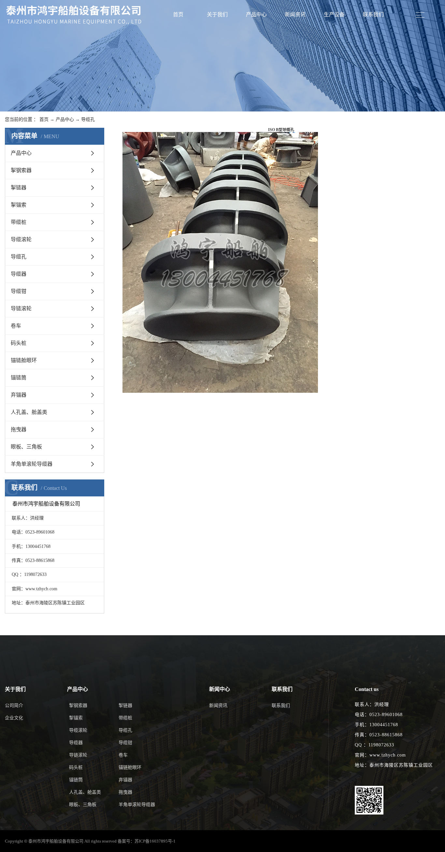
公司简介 (14, 705)
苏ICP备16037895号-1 (155, 841)
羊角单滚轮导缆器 (31, 464)
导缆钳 (18, 291)
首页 (178, 14)
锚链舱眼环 (24, 360)
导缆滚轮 (21, 239)
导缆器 (18, 274)
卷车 (16, 326)
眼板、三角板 (26, 446)
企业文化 (14, 717)
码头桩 (18, 343)
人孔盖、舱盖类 (29, 412)
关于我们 (217, 14)
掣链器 (18, 187)
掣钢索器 (21, 170)
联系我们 (373, 14)
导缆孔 (88, 119)
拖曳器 (18, 429)
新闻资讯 (295, 14)
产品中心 (256, 14)
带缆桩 (18, 222)
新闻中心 (219, 689)
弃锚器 (18, 395)
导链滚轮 (21, 308)
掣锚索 (18, 205)
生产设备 (334, 14)
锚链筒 (18, 377)
